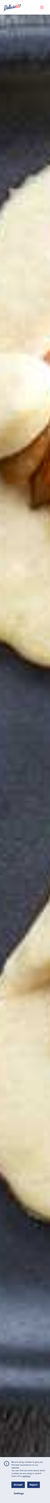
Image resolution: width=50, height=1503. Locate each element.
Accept (18, 1485)
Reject (34, 1485)
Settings (19, 1494)
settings (26, 1476)
